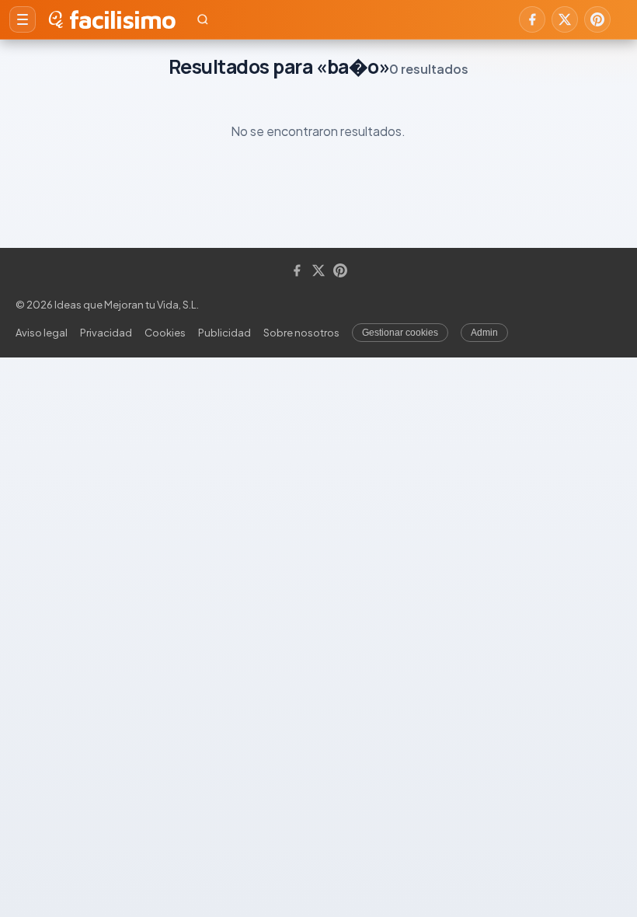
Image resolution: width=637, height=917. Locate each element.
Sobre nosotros (301, 332)
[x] (565, 19)
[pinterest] (597, 19)
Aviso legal (42, 332)
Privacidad (106, 332)
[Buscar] (202, 19)
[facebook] (532, 19)
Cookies (165, 332)
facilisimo (122, 19)
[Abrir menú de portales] (22, 19)
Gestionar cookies (400, 332)
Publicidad (224, 332)
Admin (484, 332)
